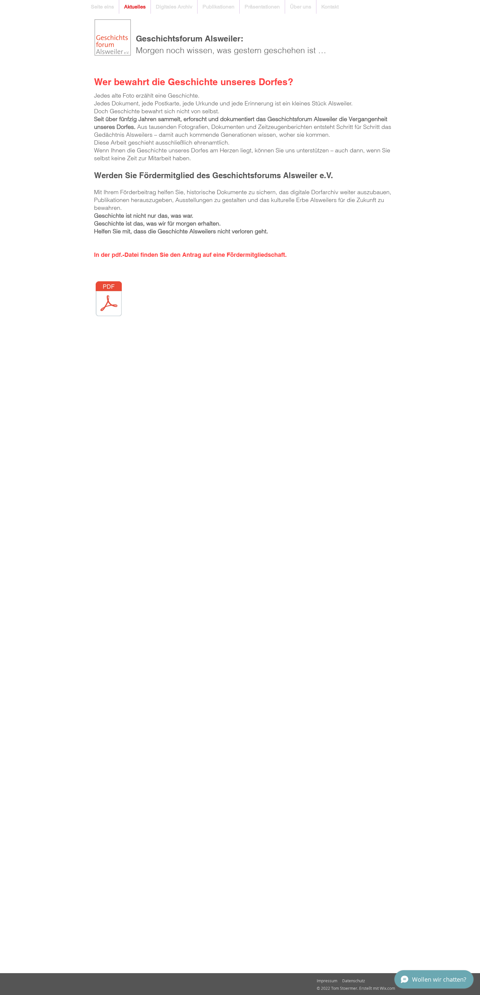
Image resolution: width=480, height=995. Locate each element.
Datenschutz (353, 980)
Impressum (327, 980)
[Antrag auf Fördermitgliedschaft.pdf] (108, 299)
